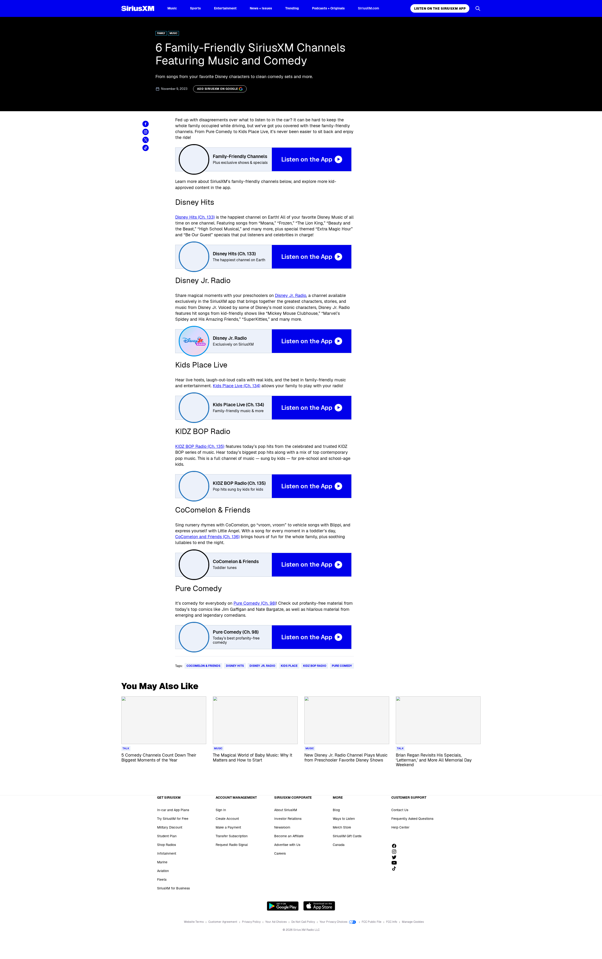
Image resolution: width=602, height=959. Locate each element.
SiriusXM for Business (173, 888)
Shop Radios (166, 845)
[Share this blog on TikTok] (145, 148)
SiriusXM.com (368, 8)
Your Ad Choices (276, 922)
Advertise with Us (287, 845)
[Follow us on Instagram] (395, 851)
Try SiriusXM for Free (172, 819)
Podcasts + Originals (328, 8)
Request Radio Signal (232, 845)
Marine (162, 862)
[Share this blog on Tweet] (145, 140)
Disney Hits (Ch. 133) (195, 217)
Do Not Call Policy (303, 922)
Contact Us (399, 810)
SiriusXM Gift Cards (347, 836)
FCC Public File (372, 922)
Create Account (227, 819)
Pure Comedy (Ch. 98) (255, 603)
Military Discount (169, 827)
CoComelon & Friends (203, 666)
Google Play (283, 906)
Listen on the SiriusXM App (440, 8)
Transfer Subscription (232, 836)
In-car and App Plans (173, 810)
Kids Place (289, 666)
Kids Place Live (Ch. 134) (236, 385)
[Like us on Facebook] (395, 846)
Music (172, 8)
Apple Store (319, 906)
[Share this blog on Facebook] (145, 124)
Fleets (161, 879)
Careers (280, 853)
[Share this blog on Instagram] (145, 132)
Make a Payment (228, 827)
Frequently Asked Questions (412, 819)
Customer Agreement (223, 922)
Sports (195, 8)
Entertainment (225, 8)
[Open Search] (478, 8)
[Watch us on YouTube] (395, 863)
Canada (339, 845)
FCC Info (392, 922)
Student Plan (167, 836)
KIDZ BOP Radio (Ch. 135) (199, 446)
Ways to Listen (344, 819)
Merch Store (342, 827)
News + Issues (261, 8)
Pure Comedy (342, 666)
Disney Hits (235, 666)
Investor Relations (287, 819)
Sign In (221, 810)
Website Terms (194, 922)
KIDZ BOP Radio (314, 666)
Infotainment (166, 853)
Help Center (400, 827)
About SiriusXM (285, 810)
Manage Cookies (413, 922)
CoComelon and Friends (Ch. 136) (207, 536)
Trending (292, 8)
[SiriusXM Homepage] (137, 8)
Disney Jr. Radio (290, 295)
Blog (336, 810)
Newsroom (282, 827)
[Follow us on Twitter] (395, 857)
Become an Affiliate (289, 836)
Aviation (163, 871)
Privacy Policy (251, 922)
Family (161, 33)
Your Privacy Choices (334, 922)
